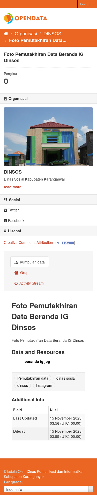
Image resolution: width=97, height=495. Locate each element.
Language (13, 481)
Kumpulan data (32, 261)
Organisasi (26, 33)
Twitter (13, 209)
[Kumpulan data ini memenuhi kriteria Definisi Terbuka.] (64, 242)
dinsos (22, 385)
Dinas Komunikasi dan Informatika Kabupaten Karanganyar (43, 474)
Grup (23, 272)
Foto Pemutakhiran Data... (37, 40)
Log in (85, 4)
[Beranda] (6, 33)
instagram (44, 385)
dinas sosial (66, 378)
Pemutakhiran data (32, 378)
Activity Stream (31, 283)
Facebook (15, 220)
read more (12, 186)
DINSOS (52, 33)
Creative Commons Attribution (28, 242)
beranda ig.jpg (37, 361)
